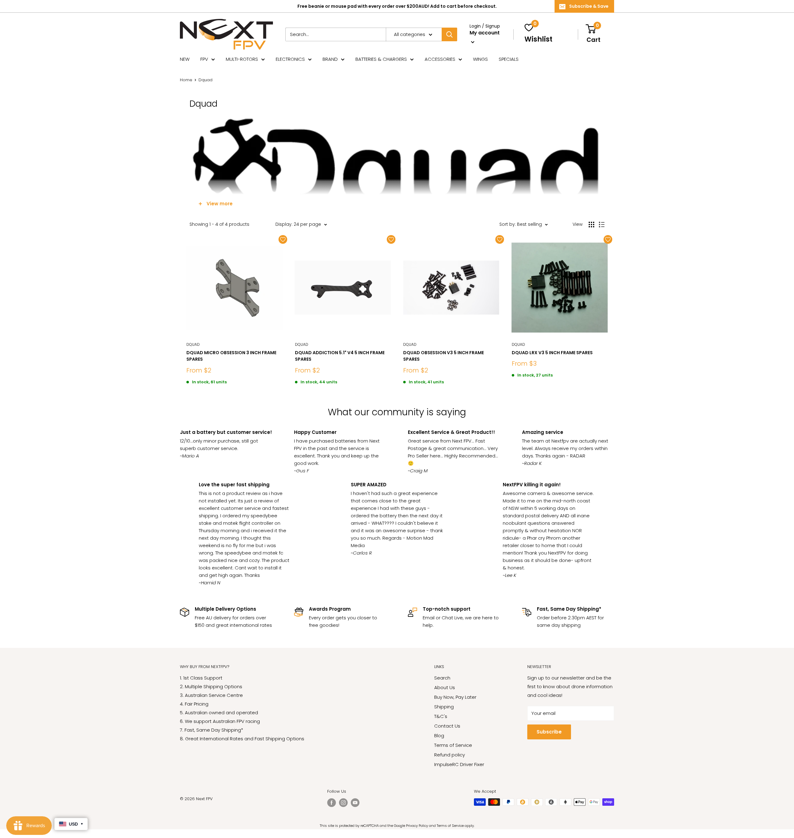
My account (485, 32)
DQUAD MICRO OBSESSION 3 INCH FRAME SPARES (231, 356)
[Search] (449, 34)
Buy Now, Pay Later (455, 697)
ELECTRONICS (290, 59)
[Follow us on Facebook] (331, 802)
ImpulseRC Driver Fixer (459, 764)
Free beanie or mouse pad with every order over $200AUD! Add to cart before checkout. (397, 6)
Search (442, 678)
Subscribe (549, 732)
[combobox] (335, 34)
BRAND (330, 59)
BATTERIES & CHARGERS (381, 59)
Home (186, 80)
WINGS (480, 59)
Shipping (444, 706)
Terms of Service (453, 745)
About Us (444, 687)
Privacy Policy (417, 825)
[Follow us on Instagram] (343, 802)
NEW (185, 59)
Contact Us (447, 726)
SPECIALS (509, 59)
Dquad (193, 344)
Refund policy (449, 754)
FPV (204, 59)
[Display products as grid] (591, 224)
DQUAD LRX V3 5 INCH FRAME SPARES (552, 353)
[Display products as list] (601, 224)
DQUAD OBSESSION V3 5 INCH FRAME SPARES (443, 356)
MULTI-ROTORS (242, 59)
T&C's (440, 716)
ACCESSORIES (440, 59)
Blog (439, 735)
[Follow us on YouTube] (355, 802)
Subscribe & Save (589, 6)
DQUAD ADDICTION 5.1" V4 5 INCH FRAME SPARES (340, 356)
